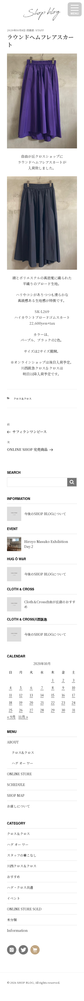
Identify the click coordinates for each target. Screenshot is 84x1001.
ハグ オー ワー (22, 763)
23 (63, 702)
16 (63, 695)
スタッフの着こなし (21, 855)
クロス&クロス (23, 752)
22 (53, 702)
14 (42, 695)
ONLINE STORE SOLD (24, 909)
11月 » (23, 716)
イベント (13, 898)
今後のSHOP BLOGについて (45, 513)
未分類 (12, 919)
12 (20, 695)
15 (52, 695)
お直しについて (18, 806)
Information (17, 930)
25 (10, 710)
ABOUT (13, 742)
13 (31, 695)
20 (31, 702)
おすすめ (13, 876)
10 (73, 687)
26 (21, 710)
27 (31, 710)
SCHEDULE (16, 784)
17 (73, 695)
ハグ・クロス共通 (20, 887)
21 (42, 702)
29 (53, 710)
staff (39, 30)
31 (73, 710)
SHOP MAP (15, 795)
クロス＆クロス (23, 398)
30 (63, 710)
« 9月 (11, 716)
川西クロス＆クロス (21, 866)
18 (10, 702)
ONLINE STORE (19, 773)
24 (73, 702)
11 (10, 695)
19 (20, 702)
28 (42, 710)
